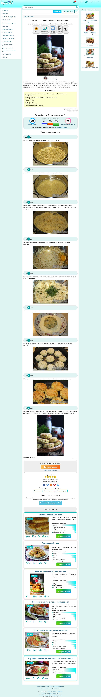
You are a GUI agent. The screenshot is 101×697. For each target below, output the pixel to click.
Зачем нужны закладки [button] (50, 470)
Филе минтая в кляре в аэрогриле (90, 21)
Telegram (59, 691)
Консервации (6, 54)
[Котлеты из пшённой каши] (37, 525)
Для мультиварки (8, 48)
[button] (59, 31)
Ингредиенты (42, 24)
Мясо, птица (6, 20)
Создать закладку (52, 467)
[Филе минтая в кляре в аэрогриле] (90, 16)
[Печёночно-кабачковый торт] (90, 63)
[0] (53, 30)
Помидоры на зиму (68, 11)
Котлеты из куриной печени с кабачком (90, 45)
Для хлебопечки (7, 45)
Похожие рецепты (33, 24)
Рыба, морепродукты (9, 23)
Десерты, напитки (8, 38)
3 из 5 (50, 477)
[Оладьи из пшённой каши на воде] (37, 584)
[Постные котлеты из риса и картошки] (37, 640)
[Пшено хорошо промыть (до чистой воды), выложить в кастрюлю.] (50, 154)
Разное (4, 57)
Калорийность (50, 24)
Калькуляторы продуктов (57, 686)
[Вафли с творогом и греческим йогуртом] (90, 28)
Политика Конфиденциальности (50, 693)
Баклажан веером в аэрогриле (90, 57)
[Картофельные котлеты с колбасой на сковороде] (37, 668)
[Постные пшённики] (37, 553)
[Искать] (77, 7)
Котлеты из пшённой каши (50, 514)
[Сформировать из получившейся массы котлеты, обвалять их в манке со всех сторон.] (50, 324)
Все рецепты (57, 11)
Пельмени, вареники (9, 17)
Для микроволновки (9, 51)
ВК (49, 691)
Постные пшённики (50, 543)
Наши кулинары (56, 689)
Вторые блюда (7, 32)
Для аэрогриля (7, 41)
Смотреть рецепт (64, 536)
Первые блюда (7, 29)
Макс (54, 691)
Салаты (5, 10)
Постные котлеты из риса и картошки (50, 630)
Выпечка (5, 13)
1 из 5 (46, 477)
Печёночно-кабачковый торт (90, 68)
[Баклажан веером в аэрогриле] (90, 51)
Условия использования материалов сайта (50, 695)
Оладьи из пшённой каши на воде (50, 571)
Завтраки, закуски (8, 35)
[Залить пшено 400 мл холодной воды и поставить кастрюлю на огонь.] (50, 186)
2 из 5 (48, 477)
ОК (51, 691)
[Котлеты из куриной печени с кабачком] (90, 40)
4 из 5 (53, 477)
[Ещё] (76, 11)
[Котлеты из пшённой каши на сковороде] (50, 55)
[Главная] (7, 2)
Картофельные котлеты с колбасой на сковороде (50, 658)
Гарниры (5, 26)
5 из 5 (55, 477)
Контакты (42, 689)
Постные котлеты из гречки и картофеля (50, 601)
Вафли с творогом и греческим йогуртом (90, 33)
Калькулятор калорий (43, 686)
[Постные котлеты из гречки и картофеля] (37, 611)
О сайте (48, 689)
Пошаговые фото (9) (60, 24)
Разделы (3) (69, 24)
